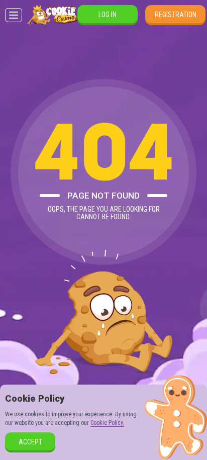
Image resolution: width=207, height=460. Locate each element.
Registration (175, 15)
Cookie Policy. (107, 422)
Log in (107, 15)
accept (30, 442)
